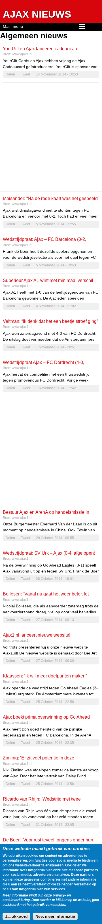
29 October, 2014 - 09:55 (55, 538)
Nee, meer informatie (55, 916)
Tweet (25, 74)
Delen (10, 74)
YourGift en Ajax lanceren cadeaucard (40, 48)
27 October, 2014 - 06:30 (55, 661)
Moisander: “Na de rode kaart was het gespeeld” (51, 198)
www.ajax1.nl (22, 54)
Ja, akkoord (16, 916)
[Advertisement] (51, 137)
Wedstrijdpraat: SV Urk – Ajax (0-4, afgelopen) (49, 552)
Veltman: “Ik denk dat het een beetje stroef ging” (50, 321)
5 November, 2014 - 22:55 (56, 224)
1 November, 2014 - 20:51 (56, 347)
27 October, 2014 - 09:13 (55, 620)
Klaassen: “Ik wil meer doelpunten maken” (45, 675)
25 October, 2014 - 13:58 (55, 784)
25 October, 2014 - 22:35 (55, 743)
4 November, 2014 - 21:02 (56, 306)
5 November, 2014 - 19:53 (56, 265)
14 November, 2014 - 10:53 (57, 74)
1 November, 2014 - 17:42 (56, 388)
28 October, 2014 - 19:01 (55, 579)
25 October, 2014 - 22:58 (55, 702)
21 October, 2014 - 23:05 (55, 825)
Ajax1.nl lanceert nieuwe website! (36, 634)
